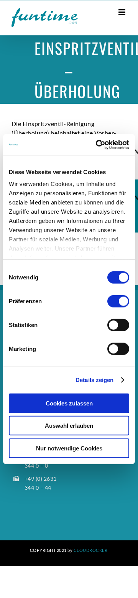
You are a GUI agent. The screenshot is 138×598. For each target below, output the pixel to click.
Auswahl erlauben (69, 425)
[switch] (118, 301)
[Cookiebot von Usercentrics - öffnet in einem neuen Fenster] (97, 145)
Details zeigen (94, 380)
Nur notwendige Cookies (69, 448)
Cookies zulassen (69, 403)
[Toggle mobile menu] (122, 12)
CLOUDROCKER (91, 550)
